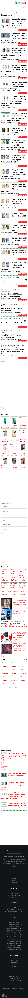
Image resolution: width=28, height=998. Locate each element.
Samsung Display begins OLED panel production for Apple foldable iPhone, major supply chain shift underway (20, 602)
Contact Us (14, 882)
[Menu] (2, 2)
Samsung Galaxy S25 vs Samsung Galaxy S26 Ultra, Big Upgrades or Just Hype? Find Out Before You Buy (14, 101)
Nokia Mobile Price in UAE (14, 943)
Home (14, 878)
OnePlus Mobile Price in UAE (14, 945)
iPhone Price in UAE (14, 926)
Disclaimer (14, 897)
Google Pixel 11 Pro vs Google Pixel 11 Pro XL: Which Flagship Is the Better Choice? (17, 755)
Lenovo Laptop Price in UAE (14, 980)
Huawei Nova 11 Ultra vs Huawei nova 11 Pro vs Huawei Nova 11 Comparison (12, 352)
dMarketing (20, 990)
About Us (14, 880)
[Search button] (23, 7)
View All (25, 659)
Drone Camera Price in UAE (14, 909)
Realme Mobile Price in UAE (14, 935)
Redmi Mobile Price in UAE (14, 932)
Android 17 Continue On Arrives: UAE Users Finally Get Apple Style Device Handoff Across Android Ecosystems (19, 647)
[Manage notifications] (3, 994)
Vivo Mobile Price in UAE (14, 928)
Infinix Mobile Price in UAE (14, 941)
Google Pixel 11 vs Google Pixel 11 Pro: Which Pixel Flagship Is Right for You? (17, 775)
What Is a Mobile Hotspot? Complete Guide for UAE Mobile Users (20, 611)
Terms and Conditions (14, 895)
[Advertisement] (14, 385)
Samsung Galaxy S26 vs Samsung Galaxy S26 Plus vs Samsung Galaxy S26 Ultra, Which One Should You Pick (14, 69)
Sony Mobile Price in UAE (14, 947)
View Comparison (22, 29)
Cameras (14, 907)
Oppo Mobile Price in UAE (14, 937)
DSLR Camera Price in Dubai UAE (14, 911)
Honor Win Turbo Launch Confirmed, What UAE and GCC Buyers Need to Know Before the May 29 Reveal (20, 635)
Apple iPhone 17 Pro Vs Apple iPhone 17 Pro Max (19, 130)
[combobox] (12, 7)
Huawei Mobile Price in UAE (14, 930)
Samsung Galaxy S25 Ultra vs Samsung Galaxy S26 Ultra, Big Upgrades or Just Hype (17, 805)
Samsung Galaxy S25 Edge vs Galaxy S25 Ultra (19, 253)
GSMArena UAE (14, 960)
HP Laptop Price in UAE (14, 978)
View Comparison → (12, 758)
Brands (14, 966)
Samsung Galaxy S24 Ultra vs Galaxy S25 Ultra (19, 228)
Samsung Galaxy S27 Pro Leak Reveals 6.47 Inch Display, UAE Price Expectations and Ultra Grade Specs (14, 626)
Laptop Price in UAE (14, 976)
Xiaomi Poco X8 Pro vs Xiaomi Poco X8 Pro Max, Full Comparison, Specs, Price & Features (13, 52)
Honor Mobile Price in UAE (14, 939)
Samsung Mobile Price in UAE (14, 924)
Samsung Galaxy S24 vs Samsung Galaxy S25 (19, 240)
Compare (14, 964)
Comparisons (14, 962)
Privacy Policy (14, 893)
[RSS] (6, 996)
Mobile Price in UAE (14, 922)
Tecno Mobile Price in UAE (14, 949)
